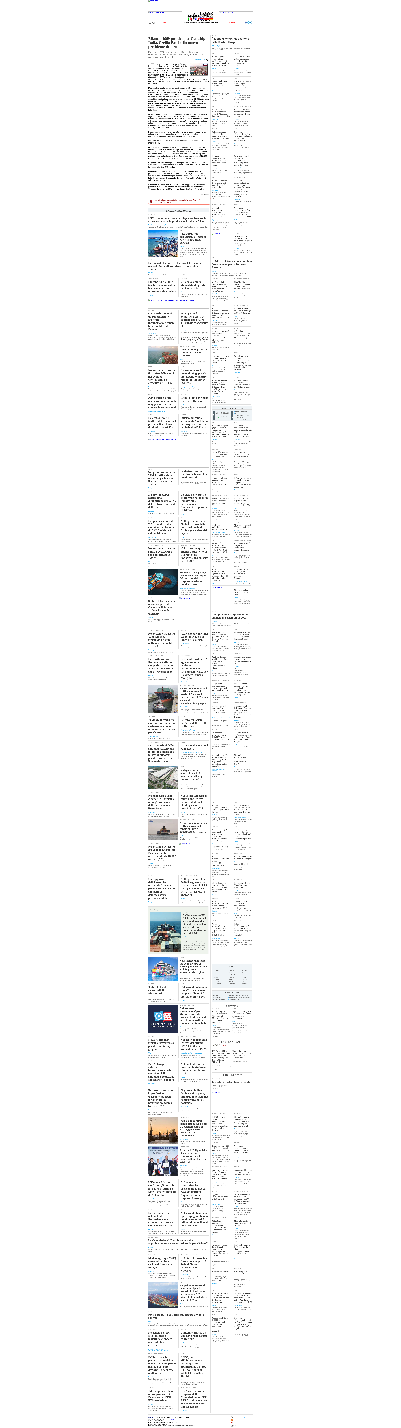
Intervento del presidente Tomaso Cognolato (231, 1082)
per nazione (240, 417)
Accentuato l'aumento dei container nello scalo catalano (220, 774)
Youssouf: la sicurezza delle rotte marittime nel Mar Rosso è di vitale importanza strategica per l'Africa (159, 1203)
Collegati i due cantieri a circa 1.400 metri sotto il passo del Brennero (242, 724)
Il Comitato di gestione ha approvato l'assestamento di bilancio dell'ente (220, 648)
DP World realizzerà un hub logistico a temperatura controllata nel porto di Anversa (242, 482)
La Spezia (232, 975)
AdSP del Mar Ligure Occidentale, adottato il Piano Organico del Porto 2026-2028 (243, 635)
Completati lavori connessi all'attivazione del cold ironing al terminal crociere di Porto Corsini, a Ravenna (242, 362)
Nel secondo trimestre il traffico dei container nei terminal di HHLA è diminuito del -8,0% (242, 212)
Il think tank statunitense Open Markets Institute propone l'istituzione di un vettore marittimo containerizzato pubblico (194, 1015)
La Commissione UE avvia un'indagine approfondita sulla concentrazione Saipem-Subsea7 (178, 1242)
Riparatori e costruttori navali (238, 995)
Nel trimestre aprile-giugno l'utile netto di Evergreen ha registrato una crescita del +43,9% (194, 555)
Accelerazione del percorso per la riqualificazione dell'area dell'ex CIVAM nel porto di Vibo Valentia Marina (220, 387)
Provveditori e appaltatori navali (239, 997)
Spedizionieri (217, 997)
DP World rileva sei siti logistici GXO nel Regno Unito (220, 454)
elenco (224, 987)
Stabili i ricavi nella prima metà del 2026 (161, 652)
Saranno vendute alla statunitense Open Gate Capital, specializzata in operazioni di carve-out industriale (242, 396)
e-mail (172, 1419)
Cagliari (216, 979)
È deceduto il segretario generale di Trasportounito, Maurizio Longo (242, 334)
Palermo (231, 981)
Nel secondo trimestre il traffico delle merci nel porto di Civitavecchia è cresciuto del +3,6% (161, 376)
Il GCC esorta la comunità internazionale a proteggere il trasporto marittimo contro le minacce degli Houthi (220, 1123)
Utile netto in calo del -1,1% (243, 201)
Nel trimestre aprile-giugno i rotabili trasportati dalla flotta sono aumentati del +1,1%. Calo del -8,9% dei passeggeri (221, 225)
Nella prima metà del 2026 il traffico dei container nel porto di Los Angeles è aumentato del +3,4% (243, 1297)
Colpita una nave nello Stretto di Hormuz (194, 399)
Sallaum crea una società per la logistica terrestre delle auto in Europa (220, 135)
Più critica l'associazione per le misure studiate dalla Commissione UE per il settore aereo (160, 1408)
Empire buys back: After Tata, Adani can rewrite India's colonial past (241, 1054)
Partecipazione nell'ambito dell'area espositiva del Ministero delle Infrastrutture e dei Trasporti (220, 96)
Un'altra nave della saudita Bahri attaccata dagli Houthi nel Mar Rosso (220, 710)
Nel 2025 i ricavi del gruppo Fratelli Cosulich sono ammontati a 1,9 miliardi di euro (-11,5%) (220, 336)
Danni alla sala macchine (242, 583)
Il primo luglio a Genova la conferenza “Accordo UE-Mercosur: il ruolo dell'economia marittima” (221, 1017)
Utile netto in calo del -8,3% (243, 747)
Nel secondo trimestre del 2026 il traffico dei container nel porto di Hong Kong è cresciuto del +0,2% (243, 1323)
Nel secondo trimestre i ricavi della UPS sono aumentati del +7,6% (220, 736)
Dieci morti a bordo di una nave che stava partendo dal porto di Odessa (242, 1181)
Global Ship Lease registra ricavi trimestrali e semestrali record (219, 481)
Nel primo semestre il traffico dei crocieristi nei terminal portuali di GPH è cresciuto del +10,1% (220, 1250)
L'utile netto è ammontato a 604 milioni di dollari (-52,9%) (221, 746)
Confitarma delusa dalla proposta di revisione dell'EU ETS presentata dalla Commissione (243, 1198)
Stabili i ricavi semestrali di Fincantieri (157, 990)
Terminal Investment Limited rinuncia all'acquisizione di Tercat (220, 359)
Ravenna (245, 970)
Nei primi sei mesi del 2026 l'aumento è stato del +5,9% (166, 275)
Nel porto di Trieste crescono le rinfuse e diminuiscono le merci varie (194, 1068)
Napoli (231, 979)
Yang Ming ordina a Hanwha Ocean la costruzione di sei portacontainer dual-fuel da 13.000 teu (220, 1174)
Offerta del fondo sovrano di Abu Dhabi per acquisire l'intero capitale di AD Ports (194, 422)
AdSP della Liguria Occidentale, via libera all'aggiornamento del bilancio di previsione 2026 (242, 1250)
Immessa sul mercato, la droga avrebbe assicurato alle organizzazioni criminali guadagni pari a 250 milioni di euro (221, 1159)
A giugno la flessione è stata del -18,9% (161, 513)
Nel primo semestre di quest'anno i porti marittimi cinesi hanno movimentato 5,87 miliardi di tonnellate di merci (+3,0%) (193, 1293)
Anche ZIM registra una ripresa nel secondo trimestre (194, 352)
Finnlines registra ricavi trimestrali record (241, 592)
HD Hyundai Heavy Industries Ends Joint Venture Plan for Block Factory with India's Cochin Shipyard (221, 1056)
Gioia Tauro (233, 973)
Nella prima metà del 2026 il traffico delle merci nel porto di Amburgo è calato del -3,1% (194, 527)
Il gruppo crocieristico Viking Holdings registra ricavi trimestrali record (220, 160)
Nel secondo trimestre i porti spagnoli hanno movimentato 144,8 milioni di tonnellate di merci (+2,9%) (195, 1219)
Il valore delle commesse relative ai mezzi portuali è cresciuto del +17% (220, 848)
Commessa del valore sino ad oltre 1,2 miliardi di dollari (220, 1186)
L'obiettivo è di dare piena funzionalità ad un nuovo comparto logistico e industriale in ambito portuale (242, 99)
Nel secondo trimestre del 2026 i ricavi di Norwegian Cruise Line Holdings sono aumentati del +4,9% (193, 966)
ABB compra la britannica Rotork (241, 1272)
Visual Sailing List (223, 413)
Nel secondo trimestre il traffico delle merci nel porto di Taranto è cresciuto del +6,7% (243, 136)
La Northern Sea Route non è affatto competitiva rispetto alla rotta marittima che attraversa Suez (160, 665)
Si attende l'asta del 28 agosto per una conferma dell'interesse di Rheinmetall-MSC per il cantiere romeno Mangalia (194, 669)
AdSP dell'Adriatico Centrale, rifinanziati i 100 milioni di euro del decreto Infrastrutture (220, 1297)
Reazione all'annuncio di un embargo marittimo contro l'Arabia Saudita (221, 1137)
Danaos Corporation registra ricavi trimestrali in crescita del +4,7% (242, 501)
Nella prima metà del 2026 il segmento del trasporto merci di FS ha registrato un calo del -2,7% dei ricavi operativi (194, 887)
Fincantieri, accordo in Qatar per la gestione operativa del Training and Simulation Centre (242, 1121)
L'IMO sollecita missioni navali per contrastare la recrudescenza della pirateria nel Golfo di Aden (177, 220)
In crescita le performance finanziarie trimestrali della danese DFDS (218, 212)
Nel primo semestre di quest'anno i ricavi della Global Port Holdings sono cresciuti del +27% (194, 802)
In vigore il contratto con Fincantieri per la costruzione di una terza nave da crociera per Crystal (162, 726)
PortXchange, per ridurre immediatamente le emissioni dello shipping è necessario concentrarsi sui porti (161, 1071)
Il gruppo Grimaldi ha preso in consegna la (243, 310)
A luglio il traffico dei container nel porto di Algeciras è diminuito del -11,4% (221, 112)
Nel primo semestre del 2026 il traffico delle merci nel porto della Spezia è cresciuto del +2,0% (161, 478)
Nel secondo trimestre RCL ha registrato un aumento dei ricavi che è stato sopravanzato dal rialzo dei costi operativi (242, 188)
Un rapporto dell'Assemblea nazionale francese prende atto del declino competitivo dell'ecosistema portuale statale (162, 889)
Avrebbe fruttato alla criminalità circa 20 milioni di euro (242, 72)
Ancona (216, 970)
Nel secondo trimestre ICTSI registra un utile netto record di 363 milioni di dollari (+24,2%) (220, 574)
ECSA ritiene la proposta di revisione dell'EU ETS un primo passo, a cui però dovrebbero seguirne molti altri (162, 1365)
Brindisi (216, 977)
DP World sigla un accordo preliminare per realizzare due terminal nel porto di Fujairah (220, 887)
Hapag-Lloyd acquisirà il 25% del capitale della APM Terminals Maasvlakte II (194, 320)
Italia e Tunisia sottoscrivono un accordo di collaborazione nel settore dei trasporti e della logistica (243, 689)
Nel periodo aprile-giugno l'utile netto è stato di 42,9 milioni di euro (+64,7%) (242, 601)
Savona (244, 975)
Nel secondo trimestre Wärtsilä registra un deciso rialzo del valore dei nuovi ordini (242, 1150)
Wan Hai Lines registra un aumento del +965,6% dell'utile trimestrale (242, 285)
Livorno (231, 977)
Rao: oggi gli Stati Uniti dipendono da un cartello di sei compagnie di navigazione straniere (193, 1031)
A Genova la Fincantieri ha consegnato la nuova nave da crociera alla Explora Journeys (193, 1190)
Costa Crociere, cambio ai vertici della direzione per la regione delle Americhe (243, 240)
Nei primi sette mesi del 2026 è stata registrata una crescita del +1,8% (243, 172)
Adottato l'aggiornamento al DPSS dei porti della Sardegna (220, 808)
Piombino (232, 983)
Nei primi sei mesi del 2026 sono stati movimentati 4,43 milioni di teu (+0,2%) (221, 559)
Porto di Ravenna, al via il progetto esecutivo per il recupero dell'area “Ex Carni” (242, 85)
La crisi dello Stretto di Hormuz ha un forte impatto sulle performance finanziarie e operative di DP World (194, 502)
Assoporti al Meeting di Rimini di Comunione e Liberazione (221, 84)
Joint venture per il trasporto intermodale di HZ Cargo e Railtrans (242, 546)
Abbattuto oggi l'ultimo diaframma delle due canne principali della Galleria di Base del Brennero (242, 711)
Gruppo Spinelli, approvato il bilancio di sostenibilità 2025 (230, 616)
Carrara (216, 981)
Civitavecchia (218, 983)
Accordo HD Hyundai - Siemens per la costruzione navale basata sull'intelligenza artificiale (193, 1156)
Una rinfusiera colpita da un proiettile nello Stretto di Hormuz (219, 526)
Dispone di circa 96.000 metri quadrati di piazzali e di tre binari (220, 697)
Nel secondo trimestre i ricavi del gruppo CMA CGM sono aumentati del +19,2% (194, 1044)
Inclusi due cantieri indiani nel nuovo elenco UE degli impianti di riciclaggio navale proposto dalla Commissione (194, 1128)
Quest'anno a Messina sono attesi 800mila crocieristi (242, 525)
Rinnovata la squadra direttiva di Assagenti (243, 857)
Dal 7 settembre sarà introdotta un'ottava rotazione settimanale (241, 123)
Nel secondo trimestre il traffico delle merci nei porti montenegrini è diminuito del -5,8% (220, 312)
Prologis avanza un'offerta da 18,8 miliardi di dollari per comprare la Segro (192, 774)
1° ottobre (155, 180)
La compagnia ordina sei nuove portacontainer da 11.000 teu (242, 296)
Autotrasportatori (234, 1000)
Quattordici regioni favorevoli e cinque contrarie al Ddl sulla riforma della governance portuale (243, 834)
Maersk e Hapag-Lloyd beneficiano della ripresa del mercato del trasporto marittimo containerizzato (194, 578)
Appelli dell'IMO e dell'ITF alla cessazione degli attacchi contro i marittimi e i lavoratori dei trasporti (220, 1324)
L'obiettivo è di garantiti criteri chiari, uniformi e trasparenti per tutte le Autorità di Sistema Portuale (241, 1234)
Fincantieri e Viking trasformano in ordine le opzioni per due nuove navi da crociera (162, 286)
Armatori (215, 995)
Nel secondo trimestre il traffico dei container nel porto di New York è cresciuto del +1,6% (220, 547)
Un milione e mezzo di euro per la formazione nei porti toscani (242, 660)
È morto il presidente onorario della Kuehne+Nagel (230, 40)
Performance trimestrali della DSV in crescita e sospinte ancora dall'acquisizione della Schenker (219, 929)
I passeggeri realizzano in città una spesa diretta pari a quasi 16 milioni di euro (243, 534)
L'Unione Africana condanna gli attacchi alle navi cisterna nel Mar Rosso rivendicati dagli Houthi (162, 1189)
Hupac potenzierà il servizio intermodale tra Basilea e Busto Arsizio (243, 112)
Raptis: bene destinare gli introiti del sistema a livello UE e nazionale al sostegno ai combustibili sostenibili (160, 1381)
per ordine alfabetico (243, 415)
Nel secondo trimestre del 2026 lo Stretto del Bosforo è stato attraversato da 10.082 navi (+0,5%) (162, 853)
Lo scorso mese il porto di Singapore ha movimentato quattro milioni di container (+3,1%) (194, 376)
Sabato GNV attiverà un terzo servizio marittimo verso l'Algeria (220, 501)
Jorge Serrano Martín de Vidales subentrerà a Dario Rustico (243, 252)
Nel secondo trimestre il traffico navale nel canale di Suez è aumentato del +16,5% (193, 827)
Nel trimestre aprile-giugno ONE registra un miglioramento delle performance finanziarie (161, 802)
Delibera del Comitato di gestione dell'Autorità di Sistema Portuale (219, 819)
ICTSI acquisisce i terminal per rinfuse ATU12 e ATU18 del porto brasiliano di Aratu (242, 809)
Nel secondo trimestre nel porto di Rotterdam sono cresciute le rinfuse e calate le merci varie (161, 1219)
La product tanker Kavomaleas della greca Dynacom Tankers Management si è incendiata (219, 1210)
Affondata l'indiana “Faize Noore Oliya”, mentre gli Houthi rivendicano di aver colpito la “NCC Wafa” (194, 756)
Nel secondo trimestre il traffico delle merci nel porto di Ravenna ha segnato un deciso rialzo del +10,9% (243, 431)
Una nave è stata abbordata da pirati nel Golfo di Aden (193, 285)
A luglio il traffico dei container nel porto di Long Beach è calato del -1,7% (220, 183)
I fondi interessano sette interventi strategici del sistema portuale (219, 1309)
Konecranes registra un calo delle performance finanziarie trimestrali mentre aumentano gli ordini (220, 835)
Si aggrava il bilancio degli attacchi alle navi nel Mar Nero (243, 1172)
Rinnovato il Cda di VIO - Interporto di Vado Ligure (242, 885)
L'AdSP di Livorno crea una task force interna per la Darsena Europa (232, 264)
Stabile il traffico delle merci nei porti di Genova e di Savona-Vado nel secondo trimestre (162, 607)
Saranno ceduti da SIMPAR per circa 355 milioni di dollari (243, 821)
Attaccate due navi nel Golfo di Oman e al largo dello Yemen (194, 636)
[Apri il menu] (150, 23)
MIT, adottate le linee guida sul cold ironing (242, 1223)
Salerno (244, 973)
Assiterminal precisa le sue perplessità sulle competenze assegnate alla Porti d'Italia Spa (220, 1275)
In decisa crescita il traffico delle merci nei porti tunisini (194, 474)
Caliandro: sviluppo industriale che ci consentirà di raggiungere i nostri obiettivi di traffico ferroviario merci (161, 1275)
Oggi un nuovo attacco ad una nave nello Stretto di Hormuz (220, 1197)
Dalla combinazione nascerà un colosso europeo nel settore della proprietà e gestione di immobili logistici (193, 787)
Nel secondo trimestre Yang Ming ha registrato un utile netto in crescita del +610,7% (161, 640)
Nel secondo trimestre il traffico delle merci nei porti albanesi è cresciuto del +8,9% (194, 992)
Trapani (244, 979)
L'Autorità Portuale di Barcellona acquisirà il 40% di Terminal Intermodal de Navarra (195, 1264)
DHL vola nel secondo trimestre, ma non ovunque (242, 454)
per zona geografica (243, 419)
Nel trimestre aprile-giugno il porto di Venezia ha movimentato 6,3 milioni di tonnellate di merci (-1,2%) (220, 431)
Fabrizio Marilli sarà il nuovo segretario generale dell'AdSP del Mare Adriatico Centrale (220, 636)
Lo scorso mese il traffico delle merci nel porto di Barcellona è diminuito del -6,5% (162, 422)
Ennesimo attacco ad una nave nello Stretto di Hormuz (194, 1335)
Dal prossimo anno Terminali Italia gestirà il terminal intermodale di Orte (220, 686)
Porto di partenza (241, 411)
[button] (251, 22)
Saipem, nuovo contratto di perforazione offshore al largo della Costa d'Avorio (242, 905)
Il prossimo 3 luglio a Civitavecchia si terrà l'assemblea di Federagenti (241, 1014)
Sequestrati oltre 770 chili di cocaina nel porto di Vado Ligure (220, 1148)
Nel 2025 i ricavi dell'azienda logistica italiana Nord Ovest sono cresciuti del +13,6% (243, 737)
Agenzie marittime (219, 1000)
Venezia (245, 983)
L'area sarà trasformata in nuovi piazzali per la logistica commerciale (220, 400)
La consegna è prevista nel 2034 (159, 738)
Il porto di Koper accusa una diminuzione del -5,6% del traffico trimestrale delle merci (162, 501)
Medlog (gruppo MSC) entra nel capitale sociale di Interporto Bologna (162, 1263)
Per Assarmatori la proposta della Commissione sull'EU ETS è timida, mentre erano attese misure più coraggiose (194, 1398)
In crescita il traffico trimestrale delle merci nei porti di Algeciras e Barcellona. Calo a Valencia (220, 760)
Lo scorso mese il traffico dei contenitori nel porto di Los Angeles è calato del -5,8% (242, 160)
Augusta (216, 973)
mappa (244, 987)
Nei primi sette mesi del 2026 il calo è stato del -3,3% (219, 123)
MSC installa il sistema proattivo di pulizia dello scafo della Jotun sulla (220, 286)
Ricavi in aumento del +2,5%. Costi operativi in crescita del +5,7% (242, 224)
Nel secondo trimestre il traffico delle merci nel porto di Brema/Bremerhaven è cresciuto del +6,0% (176, 265)
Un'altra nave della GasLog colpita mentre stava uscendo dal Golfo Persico (242, 573)
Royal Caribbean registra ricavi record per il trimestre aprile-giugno (162, 1044)
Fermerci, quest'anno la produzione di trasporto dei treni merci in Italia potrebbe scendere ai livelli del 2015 (161, 1098)
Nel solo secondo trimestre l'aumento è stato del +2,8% (220, 1263)
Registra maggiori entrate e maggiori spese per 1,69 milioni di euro (221, 675)
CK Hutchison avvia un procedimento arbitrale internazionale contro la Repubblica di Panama (161, 321)
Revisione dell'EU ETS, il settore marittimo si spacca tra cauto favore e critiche (160, 1339)
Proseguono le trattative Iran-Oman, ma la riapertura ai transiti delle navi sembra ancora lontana (195, 734)
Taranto (244, 977)
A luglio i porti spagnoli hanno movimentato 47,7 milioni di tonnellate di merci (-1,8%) (220, 61)
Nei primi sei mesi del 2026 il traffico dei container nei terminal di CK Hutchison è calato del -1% (162, 527)
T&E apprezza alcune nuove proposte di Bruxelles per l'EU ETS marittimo (161, 1395)
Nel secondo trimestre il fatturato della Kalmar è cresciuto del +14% (220, 904)
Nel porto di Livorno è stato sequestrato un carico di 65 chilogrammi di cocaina (243, 61)
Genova (231, 970)
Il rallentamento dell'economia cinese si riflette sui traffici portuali (193, 238)
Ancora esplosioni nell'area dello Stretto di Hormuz (194, 723)
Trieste (244, 981)
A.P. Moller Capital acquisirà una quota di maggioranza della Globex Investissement (162, 402)
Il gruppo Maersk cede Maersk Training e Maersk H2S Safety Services (242, 383)
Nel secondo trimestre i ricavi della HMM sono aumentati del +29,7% (161, 553)
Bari (215, 975)
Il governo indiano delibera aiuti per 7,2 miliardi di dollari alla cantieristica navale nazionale (194, 1096)
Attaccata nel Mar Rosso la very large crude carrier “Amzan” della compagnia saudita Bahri (178, 227)
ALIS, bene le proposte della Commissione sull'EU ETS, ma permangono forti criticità (219, 1226)
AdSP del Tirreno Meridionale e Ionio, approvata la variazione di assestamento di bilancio (220, 662)
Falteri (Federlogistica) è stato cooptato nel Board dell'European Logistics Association (242, 929)
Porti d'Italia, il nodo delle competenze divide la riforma (176, 1316)
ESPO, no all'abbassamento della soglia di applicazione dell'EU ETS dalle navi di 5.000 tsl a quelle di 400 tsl (193, 1367)
